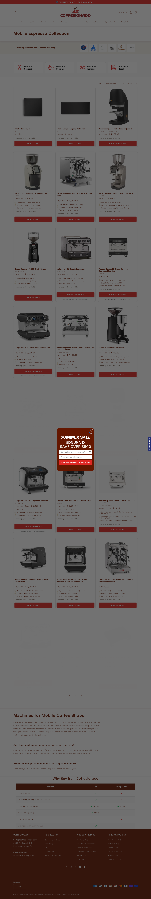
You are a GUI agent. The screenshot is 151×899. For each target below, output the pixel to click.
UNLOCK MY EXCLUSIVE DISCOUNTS (75, 463)
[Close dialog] (91, 431)
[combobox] (75, 452)
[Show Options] (90, 452)
